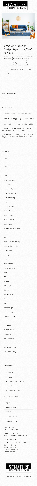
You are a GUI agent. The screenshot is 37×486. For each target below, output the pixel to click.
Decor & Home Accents (12, 228)
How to (6, 259)
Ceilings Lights (9, 220)
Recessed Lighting (10, 316)
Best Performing (9, 198)
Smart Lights (8, 325)
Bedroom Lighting (10, 193)
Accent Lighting (9, 180)
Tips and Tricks (9, 338)
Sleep (6, 321)
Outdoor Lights (9, 308)
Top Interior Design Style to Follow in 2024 (19, 124)
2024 (5, 176)
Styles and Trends (10, 334)
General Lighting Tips (11, 246)
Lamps (6, 272)
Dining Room (8, 233)
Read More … (8, 74)
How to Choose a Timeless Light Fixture (18, 114)
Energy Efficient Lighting (12, 242)
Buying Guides (9, 206)
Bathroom (7, 184)
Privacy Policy (10, 386)
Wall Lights (7, 343)
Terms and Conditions (13, 390)
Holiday (6, 255)
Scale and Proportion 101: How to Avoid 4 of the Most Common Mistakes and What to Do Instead (18, 136)
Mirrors (6, 299)
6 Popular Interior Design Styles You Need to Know (18, 49)
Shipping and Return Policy (15, 381)
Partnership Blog (9, 312)
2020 (5, 158)
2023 (5, 171)
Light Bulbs (7, 290)
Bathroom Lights (9, 189)
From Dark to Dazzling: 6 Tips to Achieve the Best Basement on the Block (17, 129)
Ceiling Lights (8, 215)
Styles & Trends (9, 330)
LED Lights (7, 281)
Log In (8, 403)
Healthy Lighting (9, 250)
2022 (5, 167)
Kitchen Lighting (9, 268)
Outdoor (7, 303)
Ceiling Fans (8, 211)
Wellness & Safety (10, 347)
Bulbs (6, 202)
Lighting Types (9, 294)
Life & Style (7, 286)
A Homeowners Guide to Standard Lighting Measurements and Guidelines (18, 119)
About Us (9, 377)
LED (5, 277)
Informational (8, 264)
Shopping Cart (11, 407)
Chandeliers (8, 224)
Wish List (9, 412)
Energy (6, 237)
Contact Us (10, 373)
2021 (5, 162)
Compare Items (11, 416)
